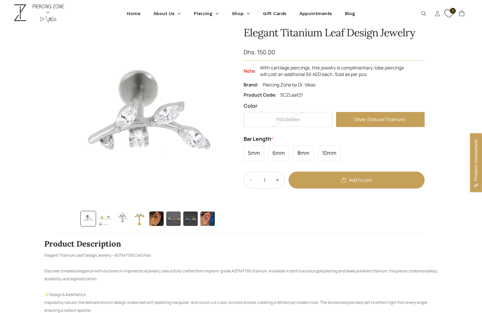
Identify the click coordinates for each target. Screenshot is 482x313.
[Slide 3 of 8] (122, 219)
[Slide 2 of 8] (105, 219)
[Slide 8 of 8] (207, 219)
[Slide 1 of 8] (88, 219)
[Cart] (461, 13)
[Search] (423, 13)
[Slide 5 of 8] (156, 219)
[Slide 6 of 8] (173, 219)
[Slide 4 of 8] (139, 219)
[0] (448, 16)
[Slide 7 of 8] (190, 219)
